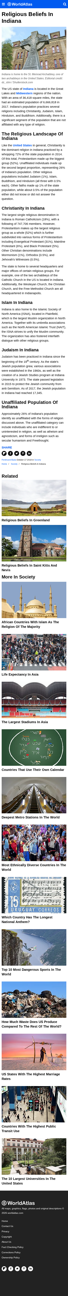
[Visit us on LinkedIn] (30, 1268)
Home (5, 1221)
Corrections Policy (11, 1252)
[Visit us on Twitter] (17, 1268)
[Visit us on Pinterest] (23, 1268)
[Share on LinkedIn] (29, 453)
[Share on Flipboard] (4, 453)
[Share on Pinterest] (22, 453)
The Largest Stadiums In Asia (25, 722)
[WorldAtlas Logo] (21, 4)
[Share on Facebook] (10, 453)
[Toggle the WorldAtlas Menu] (3, 4)
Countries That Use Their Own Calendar (33, 770)
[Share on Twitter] (16, 453)
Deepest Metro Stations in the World (31, 817)
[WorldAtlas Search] (64, 4)
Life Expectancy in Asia (20, 674)
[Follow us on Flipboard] (4, 1268)
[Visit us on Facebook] (10, 1268)
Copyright (7, 1237)
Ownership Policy (11, 1257)
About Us (6, 1242)
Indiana (28, 89)
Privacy (5, 1231)
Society (37, 460)
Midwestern (24, 93)
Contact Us (7, 1226)
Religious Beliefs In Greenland (26, 520)
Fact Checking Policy (12, 1247)
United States (22, 145)
